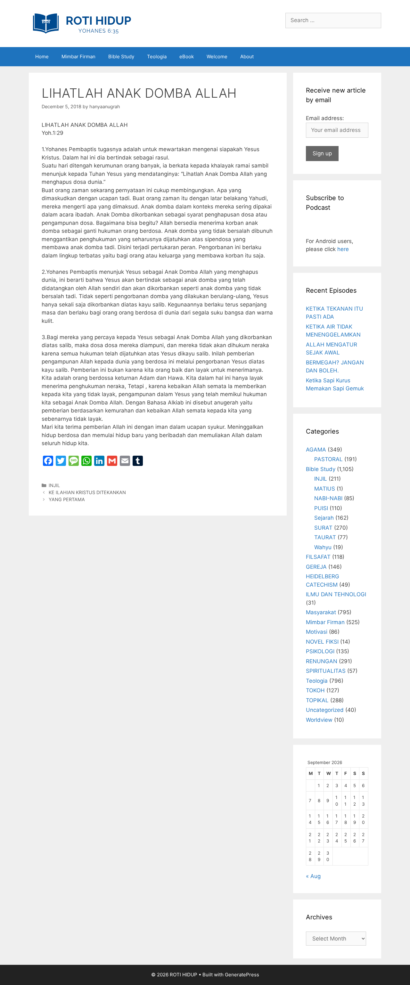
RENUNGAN (321, 661)
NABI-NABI (328, 498)
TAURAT (325, 537)
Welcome (217, 56)
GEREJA (316, 567)
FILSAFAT (318, 557)
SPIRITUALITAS (326, 671)
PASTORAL (328, 459)
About (247, 56)
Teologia (157, 56)
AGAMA (316, 449)
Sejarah (324, 518)
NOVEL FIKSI (322, 642)
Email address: (325, 118)
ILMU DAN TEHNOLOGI (336, 594)
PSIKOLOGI (320, 651)
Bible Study (121, 56)
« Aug (313, 876)
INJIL (54, 485)
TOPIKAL (317, 700)
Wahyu (323, 547)
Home (42, 56)
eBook (186, 56)
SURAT (323, 528)
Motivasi (316, 632)
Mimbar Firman (78, 56)
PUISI (321, 508)
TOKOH (315, 690)
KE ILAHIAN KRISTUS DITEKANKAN (87, 492)
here (343, 249)
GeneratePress (242, 975)
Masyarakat (321, 612)
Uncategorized (325, 710)
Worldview (319, 720)
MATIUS (324, 488)
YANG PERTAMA (67, 499)
